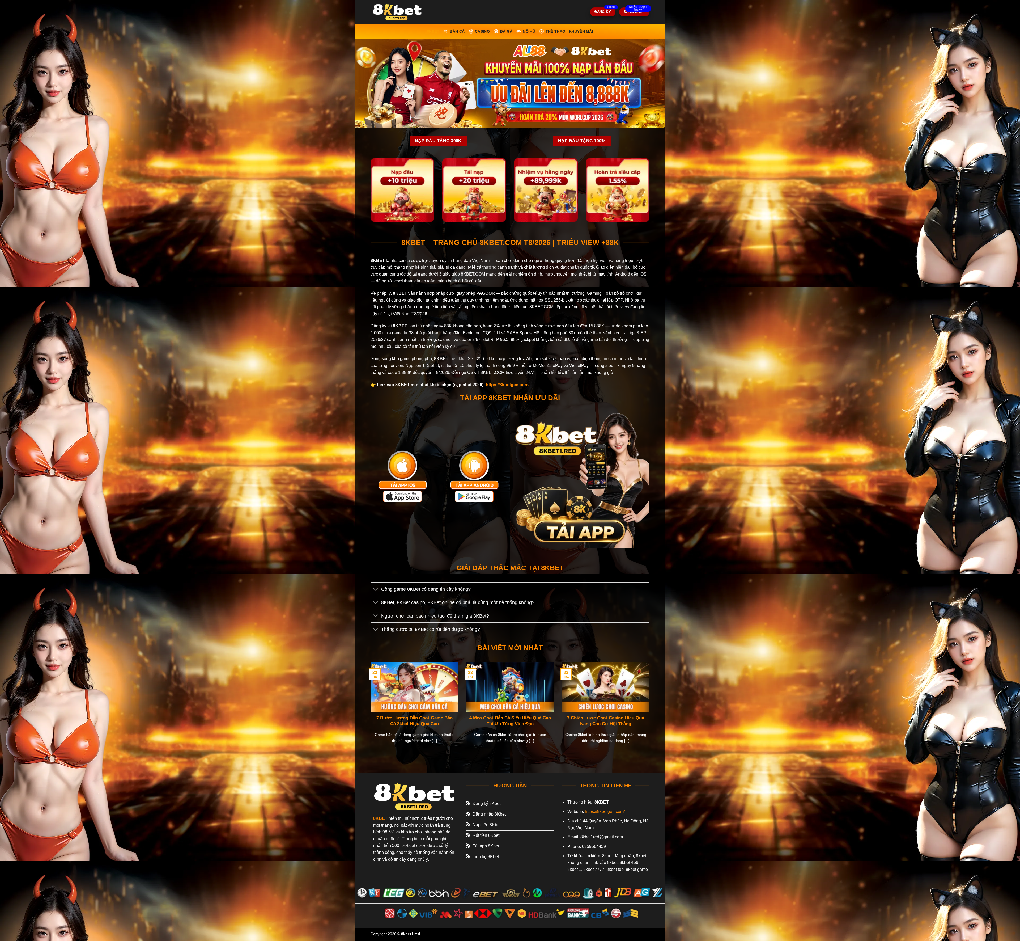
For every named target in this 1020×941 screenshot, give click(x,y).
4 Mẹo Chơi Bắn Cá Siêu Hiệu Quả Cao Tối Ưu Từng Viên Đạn (510, 720)
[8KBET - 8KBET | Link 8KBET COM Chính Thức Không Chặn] (397, 12)
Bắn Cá (457, 31)
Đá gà (506, 31)
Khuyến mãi (581, 31)
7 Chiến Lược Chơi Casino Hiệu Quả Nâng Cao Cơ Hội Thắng (605, 720)
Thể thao (555, 31)
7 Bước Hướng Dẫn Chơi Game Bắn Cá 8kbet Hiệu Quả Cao (414, 720)
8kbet (433, 31)
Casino (482, 31)
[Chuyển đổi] (376, 590)
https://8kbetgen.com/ (507, 384)
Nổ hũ (529, 31)
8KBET (380, 818)
